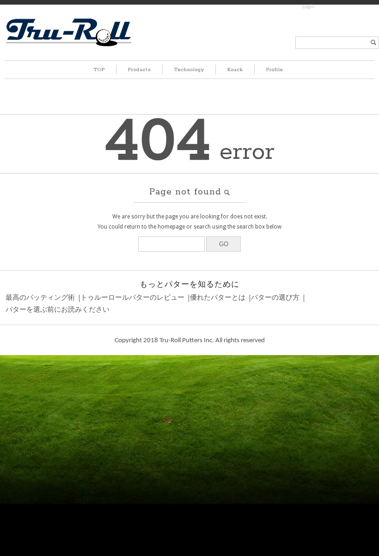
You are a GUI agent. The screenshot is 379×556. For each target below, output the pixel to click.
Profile (274, 69)
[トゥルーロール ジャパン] (68, 45)
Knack (235, 69)
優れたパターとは (217, 298)
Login (308, 7)
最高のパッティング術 (40, 298)
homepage (171, 227)
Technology (189, 69)
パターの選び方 (275, 298)
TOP (99, 69)
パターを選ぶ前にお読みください (58, 310)
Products (139, 69)
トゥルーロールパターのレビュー (132, 298)
